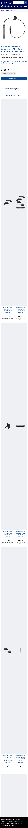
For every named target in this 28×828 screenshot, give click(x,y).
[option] (14, 29)
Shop (7, 10)
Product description (12, 89)
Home (2, 10)
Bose (12, 10)
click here (11, 825)
